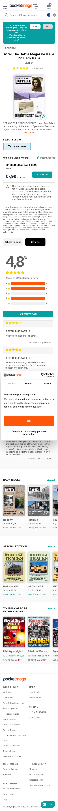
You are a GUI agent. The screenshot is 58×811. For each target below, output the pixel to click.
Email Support (35, 697)
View (5, 527)
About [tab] (47, 383)
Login (5, 799)
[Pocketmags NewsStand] (20, 6)
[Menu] (5, 6)
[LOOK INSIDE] (29, 118)
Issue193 (33, 519)
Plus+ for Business (11, 725)
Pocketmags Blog (11, 714)
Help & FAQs (34, 692)
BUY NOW (42, 174)
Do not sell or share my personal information (29, 432)
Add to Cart (15, 527)
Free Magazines (10, 708)
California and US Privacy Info (14, 737)
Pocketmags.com (37, 774)
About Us (33, 769)
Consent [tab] (10, 383)
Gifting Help (34, 717)
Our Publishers (9, 719)
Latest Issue (10, 48)
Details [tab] (29, 383)
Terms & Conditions (12, 745)
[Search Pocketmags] (6, 15)
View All (51, 480)
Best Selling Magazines (13, 703)
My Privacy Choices (12, 756)
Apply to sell (8, 794)
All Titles (7, 692)
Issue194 (8, 519)
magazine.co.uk (36, 780)
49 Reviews (38, 68)
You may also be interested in (15, 608)
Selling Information (11, 789)
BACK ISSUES (11, 479)
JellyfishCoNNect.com (39, 785)
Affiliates (7, 774)
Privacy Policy (9, 730)
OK (29, 421)
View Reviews (28, 314)
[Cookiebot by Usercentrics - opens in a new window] (41, 375)
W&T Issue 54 (35, 586)
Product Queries (10, 769)
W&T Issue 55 (10, 586)
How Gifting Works (37, 712)
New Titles (8, 697)
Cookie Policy (9, 751)
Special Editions (15, 546)
